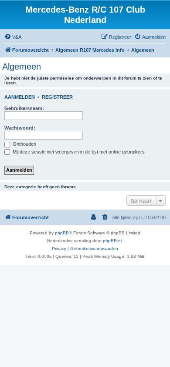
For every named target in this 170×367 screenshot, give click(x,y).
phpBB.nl (112, 240)
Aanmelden (19, 97)
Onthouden (23, 144)
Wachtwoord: (19, 127)
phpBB (62, 232)
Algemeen (21, 66)
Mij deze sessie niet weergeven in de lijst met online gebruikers (78, 151)
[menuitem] (12, 37)
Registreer (57, 97)
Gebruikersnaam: (24, 108)
